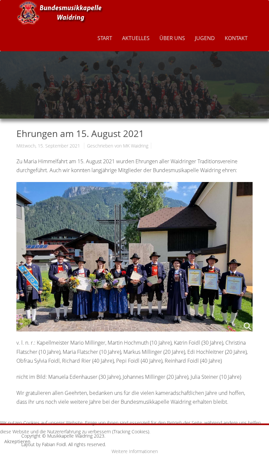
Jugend (205, 38)
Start (104, 38)
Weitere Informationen (135, 451)
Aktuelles (136, 38)
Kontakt (236, 38)
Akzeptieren (17, 441)
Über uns (172, 38)
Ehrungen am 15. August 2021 (80, 133)
